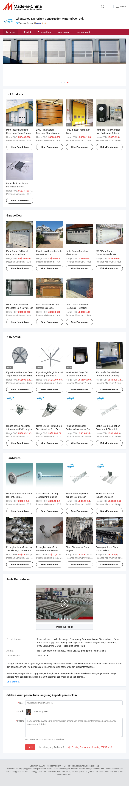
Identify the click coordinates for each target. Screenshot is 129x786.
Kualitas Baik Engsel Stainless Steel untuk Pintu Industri (79, 429)
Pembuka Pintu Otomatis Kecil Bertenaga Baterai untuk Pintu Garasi (108, 133)
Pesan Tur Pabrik (64, 626)
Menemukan (63, 32)
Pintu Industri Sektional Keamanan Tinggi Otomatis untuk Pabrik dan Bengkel (19, 133)
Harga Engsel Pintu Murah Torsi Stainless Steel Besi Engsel (49, 429)
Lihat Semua (12, 681)
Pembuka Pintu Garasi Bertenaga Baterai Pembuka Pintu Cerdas (17, 186)
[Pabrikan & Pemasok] (23, 6)
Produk (27, 32)
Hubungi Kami (83, 32)
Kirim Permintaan (20, 147)
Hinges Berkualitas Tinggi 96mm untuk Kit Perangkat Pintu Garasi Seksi (19, 429)
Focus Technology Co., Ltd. (55, 765)
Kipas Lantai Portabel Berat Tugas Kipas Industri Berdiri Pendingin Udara (19, 375)
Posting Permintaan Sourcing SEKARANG (90, 747)
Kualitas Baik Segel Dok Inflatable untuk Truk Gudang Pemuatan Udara (78, 375)
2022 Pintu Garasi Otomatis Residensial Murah (106, 254)
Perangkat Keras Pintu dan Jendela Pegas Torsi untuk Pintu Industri (19, 550)
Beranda (10, 32)
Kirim (30, 746)
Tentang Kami (44, 32)
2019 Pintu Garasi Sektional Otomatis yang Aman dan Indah (48, 133)
